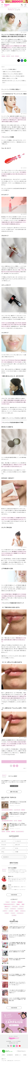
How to (3, 56)
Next (25, 768)
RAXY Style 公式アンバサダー (7, 809)
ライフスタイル (20, 913)
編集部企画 (20, 902)
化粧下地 (13, 831)
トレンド (21, 906)
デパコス (17, 56)
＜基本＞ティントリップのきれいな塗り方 (11, 71)
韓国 (23, 904)
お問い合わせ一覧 (10, 1060)
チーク (15, 820)
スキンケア (3, 841)
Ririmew (23, 809)
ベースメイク (8, 54)
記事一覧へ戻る (14, 791)
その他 (16, 851)
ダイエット (23, 910)
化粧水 (17, 910)
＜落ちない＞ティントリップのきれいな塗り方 (12, 74)
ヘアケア (3, 848)
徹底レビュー (7, 906)
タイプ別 (14, 915)
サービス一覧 (4, 1060)
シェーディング (17, 809)
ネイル (16, 848)
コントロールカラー (20, 831)
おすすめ (8, 831)
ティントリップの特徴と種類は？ (9, 69)
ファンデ (12, 913)
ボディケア (17, 844)
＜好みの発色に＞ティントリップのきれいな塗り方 (13, 76)
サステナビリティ (17, 1060)
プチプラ (8, 56)
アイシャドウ (15, 906)
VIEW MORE (14, 895)
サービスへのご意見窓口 (16, 1041)
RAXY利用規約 (8, 1041)
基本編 (18, 904)
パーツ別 (11, 910)
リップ (12, 56)
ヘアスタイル (13, 908)
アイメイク (3, 844)
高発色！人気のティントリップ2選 (9, 78)
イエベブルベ (20, 908)
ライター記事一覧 (14, 786)
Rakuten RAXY (7, 5)
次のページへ (14, 761)
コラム (2, 851)
